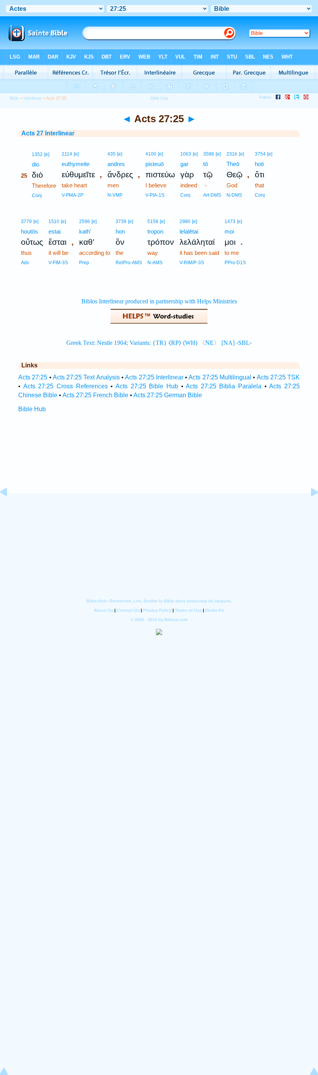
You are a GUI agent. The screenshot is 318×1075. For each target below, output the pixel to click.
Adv (25, 262)
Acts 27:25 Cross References (65, 386)
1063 (185, 154)
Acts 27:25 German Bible (167, 395)
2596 (84, 221)
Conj (37, 195)
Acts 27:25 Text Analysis (86, 377)
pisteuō (154, 164)
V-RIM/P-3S (192, 262)
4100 (150, 154)
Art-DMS (212, 195)
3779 (26, 221)
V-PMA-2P (72, 195)
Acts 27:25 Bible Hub (147, 386)
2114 (67, 154)
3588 (208, 154)
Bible (14, 98)
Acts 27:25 (32, 377)
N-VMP (115, 195)
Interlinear (32, 98)
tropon (155, 231)
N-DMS (234, 195)
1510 (53, 221)
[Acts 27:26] (308, 509)
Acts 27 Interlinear (47, 133)
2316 (231, 154)
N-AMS (154, 262)
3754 (260, 154)
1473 (230, 221)
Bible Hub (32, 409)
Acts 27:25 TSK (278, 377)
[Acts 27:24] (9, 509)
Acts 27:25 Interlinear (154, 377)
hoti (259, 164)
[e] (46, 154)
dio (35, 164)
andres (116, 164)
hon (120, 231)
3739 (121, 221)
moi (229, 231)
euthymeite (76, 164)
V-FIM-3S (58, 262)
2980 (185, 221)
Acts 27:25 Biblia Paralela (223, 386)
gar (184, 164)
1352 (37, 154)
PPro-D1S (235, 262)
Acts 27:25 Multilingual (219, 377)
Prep (84, 262)
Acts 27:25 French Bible (95, 395)
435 (111, 154)
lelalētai (189, 231)
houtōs (29, 231)
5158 (152, 221)
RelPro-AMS (129, 262)
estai (54, 231)
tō (205, 164)
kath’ (85, 231)
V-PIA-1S (154, 195)
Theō (232, 164)
